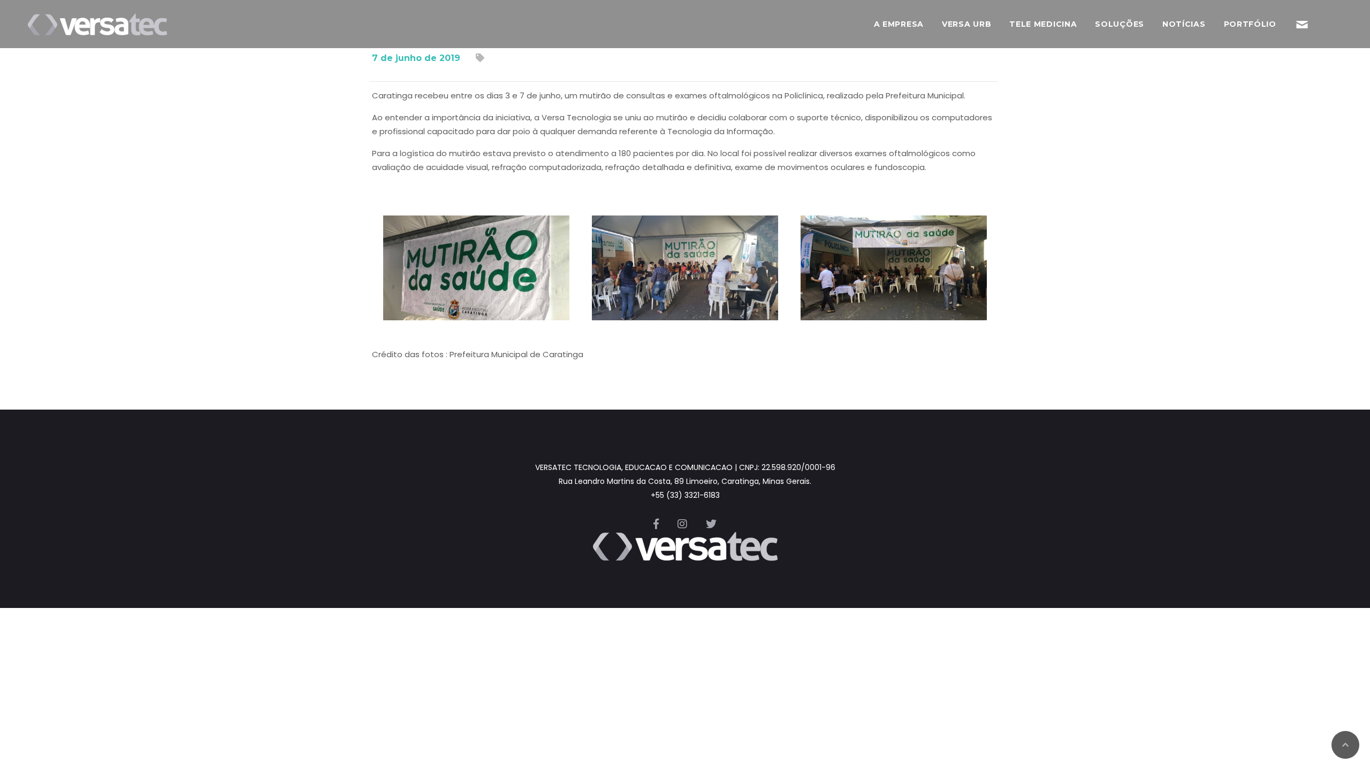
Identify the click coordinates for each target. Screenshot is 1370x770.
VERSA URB (966, 24)
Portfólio (1250, 24)
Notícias (1184, 24)
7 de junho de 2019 (416, 58)
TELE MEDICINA (1043, 24)
